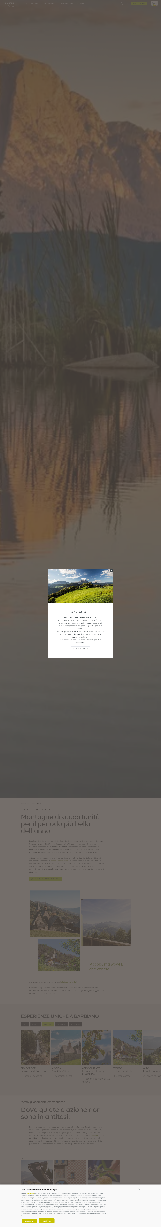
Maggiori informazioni (47, 1220)
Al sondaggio (82, 649)
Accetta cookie (29, 1221)
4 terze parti (30, 1193)
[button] (139, 1189)
